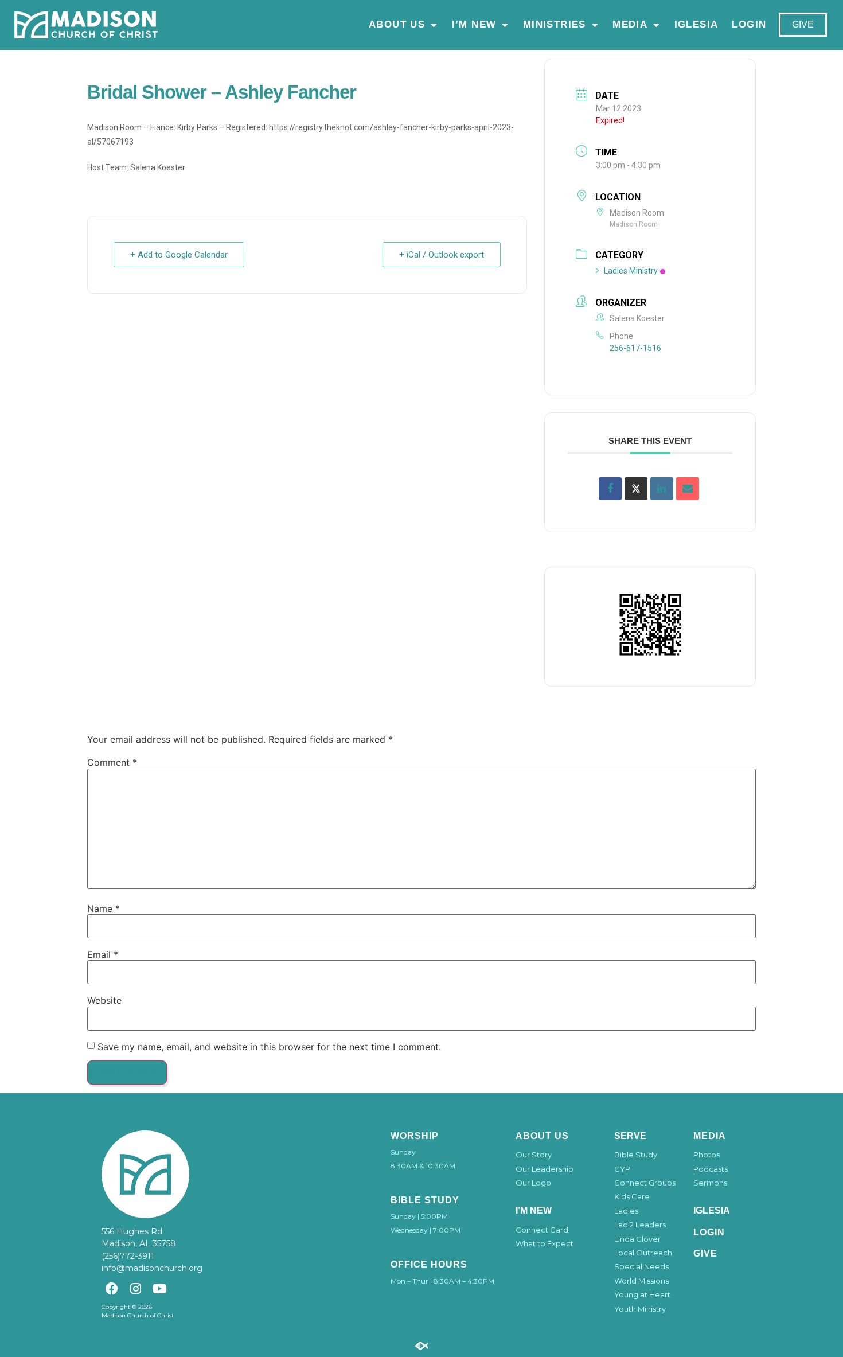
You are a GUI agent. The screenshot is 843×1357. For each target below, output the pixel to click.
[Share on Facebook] (610, 488)
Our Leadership (544, 1168)
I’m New (474, 24)
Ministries (554, 24)
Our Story (534, 1154)
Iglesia (696, 24)
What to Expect (544, 1243)
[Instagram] (136, 1288)
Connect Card (542, 1229)
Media (629, 24)
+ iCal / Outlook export (441, 254)
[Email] (687, 488)
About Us (397, 24)
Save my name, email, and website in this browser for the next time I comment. (269, 1046)
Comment (112, 762)
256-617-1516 (635, 348)
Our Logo (533, 1182)
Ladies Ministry (631, 270)
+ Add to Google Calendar (179, 254)
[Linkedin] (661, 488)
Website (104, 1000)
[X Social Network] (636, 488)
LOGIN (749, 24)
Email (102, 954)
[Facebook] (112, 1288)
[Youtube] (160, 1288)
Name (103, 908)
